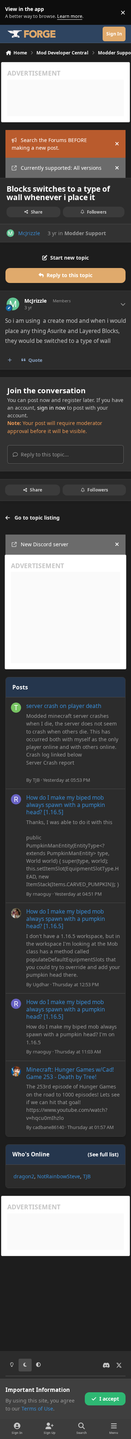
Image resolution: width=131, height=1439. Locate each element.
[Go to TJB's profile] (16, 708)
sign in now (51, 407)
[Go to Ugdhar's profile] (16, 913)
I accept (109, 1398)
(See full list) (103, 1154)
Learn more (14, 12)
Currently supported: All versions (61, 167)
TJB (36, 780)
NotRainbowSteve (58, 1176)
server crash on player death (64, 706)
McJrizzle (29, 233)
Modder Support (85, 233)
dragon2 (23, 1176)
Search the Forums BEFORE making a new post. (49, 144)
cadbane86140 (48, 1127)
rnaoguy (42, 894)
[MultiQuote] (10, 360)
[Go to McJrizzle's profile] (10, 233)
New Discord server (44, 544)
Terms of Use (37, 1408)
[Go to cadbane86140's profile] (16, 1071)
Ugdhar (41, 984)
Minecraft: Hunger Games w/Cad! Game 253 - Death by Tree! (70, 1073)
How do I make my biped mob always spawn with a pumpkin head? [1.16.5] (65, 805)
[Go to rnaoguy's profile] (16, 799)
